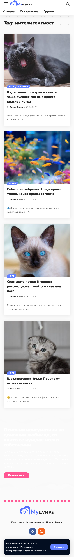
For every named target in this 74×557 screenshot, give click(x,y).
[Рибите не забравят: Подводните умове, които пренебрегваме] (37, 157)
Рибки (12, 183)
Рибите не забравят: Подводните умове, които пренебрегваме (34, 191)
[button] (59, 547)
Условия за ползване (35, 550)
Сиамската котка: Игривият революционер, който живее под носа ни (34, 286)
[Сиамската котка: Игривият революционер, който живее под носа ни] (37, 250)
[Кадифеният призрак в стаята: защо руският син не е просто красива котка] (37, 60)
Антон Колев (16, 107)
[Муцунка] (21, 4)
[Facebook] (32, 531)
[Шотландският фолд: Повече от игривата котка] (37, 347)
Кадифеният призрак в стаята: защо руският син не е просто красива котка (32, 97)
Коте (11, 86)
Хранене (23, 86)
